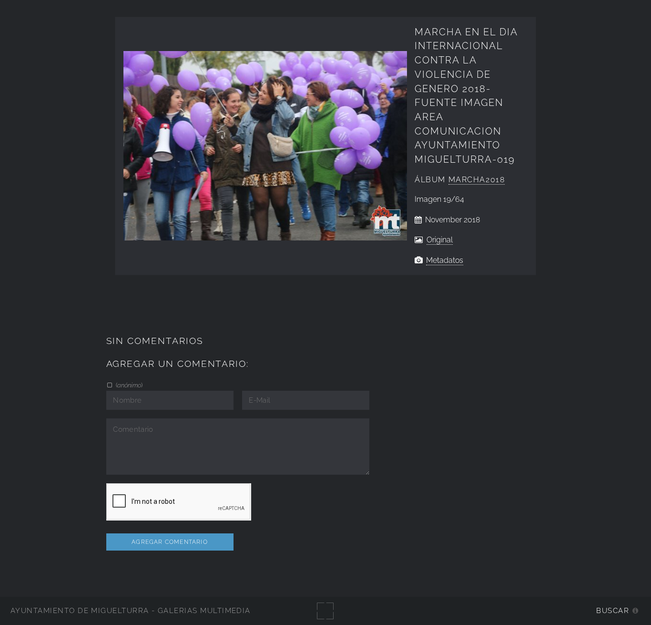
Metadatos (444, 260)
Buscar (612, 610)
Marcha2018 (476, 179)
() (128, 385)
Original (440, 239)
